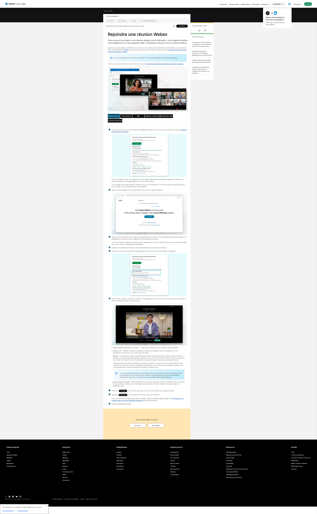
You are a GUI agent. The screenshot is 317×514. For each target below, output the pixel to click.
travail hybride (174, 474)
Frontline (172, 466)
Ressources (265, 4)
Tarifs (8, 452)
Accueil (106, 11)
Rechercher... (277, 4)
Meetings (9, 457)
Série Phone (119, 466)
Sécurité (64, 477)
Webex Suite (66, 452)
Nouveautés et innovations (234, 477)
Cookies (82, 499)
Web (138, 116)
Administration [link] (245, 4)
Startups (172, 471)
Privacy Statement (8, 511)
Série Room (119, 460)
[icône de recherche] (273, 4)
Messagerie (10, 463)
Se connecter (308, 4)
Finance (172, 460)
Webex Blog (294, 460)
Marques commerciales (91, 499)
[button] (289, 4)
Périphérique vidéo (167, 116)
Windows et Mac (114, 116)
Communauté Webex (232, 471)
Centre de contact (67, 471)
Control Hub (65, 480)
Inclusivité (229, 466)
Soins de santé (174, 455)
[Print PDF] (174, 26)
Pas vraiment (156, 425)
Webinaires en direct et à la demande (237, 469)
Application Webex (12, 455)
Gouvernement (174, 457)
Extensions (229, 460)
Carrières (294, 469)
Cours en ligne (230, 457)
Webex (126, 50)
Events (64, 469)
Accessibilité (229, 463)
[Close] (46, 506)
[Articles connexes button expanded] (211, 37)
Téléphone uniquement (152, 116)
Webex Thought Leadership (299, 463)
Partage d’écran (11, 466)
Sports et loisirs (174, 463)
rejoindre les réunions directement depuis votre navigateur (164, 64)
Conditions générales (58, 499)
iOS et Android (126, 116)
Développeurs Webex (232, 474)
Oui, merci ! (137, 425)
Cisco (292, 452)
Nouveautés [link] (255, 4)
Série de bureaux (121, 457)
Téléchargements (231, 452)
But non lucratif (174, 469)
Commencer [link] (223, 4)
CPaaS (64, 474)
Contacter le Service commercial (300, 457)
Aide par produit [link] (234, 4)
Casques (119, 452)
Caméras (119, 455)
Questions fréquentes (115, 120)
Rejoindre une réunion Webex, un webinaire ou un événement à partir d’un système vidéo (201, 44)
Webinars (65, 466)
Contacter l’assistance (297, 455)
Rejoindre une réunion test (233, 455)
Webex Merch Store (297, 466)
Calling (9, 460)
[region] (24, 509)
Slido (63, 463)
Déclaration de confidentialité (71, 499)
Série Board (119, 463)
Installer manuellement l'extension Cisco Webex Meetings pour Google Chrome (202, 53)
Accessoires (120, 469)
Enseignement (174, 452)
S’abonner (182, 26)
